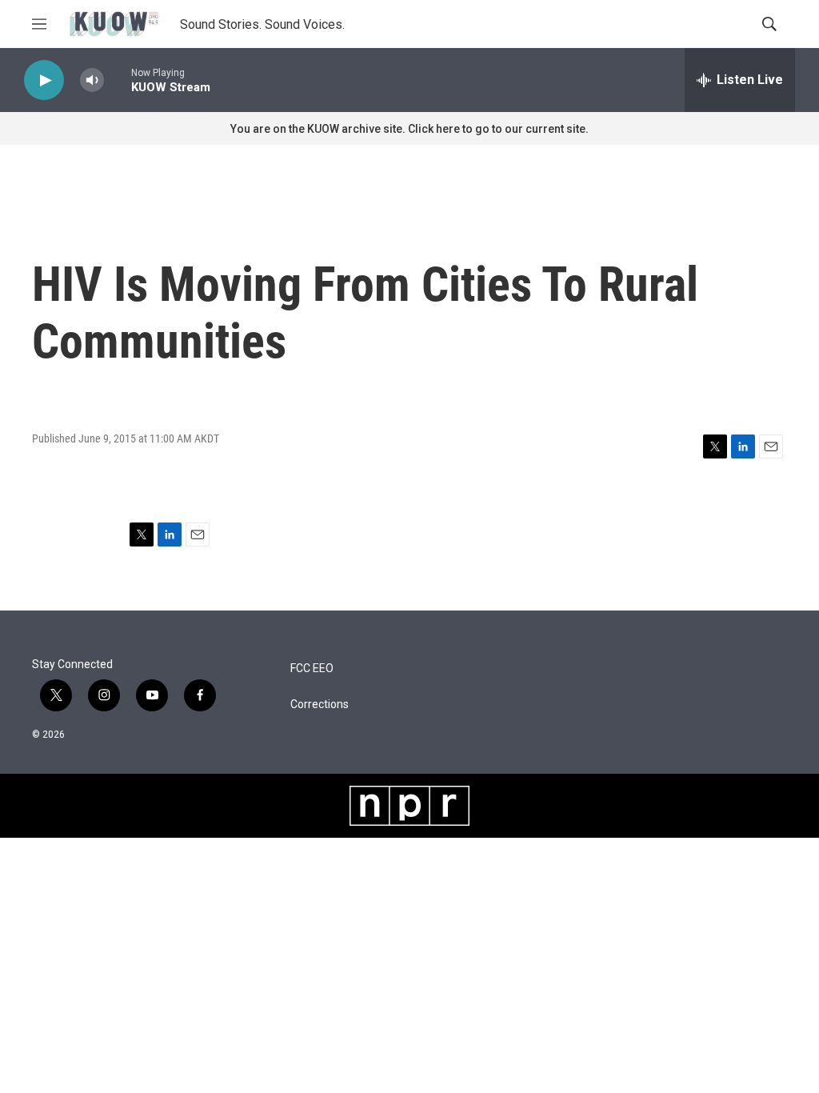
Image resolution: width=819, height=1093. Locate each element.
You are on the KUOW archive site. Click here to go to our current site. (409, 128)
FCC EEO (312, 669)
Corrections (319, 705)
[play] (44, 80)
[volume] (92, 80)
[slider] (117, 79)
